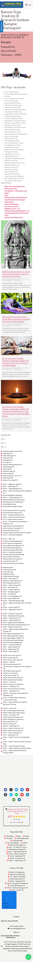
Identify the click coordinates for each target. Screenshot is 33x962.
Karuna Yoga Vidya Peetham (11, 279)
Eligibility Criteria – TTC (12, 208)
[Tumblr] (5, 794)
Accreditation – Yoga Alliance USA (16, 191)
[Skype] (11, 794)
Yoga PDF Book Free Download (15, 199)
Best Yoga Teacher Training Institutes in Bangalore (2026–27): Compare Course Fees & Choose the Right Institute (15, 362)
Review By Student (11, 188)
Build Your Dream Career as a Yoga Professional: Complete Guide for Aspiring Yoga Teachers (16, 274)
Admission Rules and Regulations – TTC (17, 211)
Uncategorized (7, 280)
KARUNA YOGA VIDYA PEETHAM (16, 197)
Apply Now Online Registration (15, 186)
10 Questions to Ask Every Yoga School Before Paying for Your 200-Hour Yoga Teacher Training (16, 319)
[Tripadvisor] (13, 799)
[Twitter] (16, 789)
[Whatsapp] (16, 794)
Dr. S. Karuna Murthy (11, 206)
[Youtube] (22, 794)
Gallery (7, 193)
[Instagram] (11, 789)
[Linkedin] (27, 794)
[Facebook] (5, 789)
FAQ (6, 195)
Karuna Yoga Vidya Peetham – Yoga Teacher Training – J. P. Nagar (17, 811)
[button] (28, 4)
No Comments (17, 280)
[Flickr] (22, 789)
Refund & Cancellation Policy (14, 217)
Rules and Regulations (12, 204)
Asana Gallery (9, 202)
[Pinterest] (27, 789)
